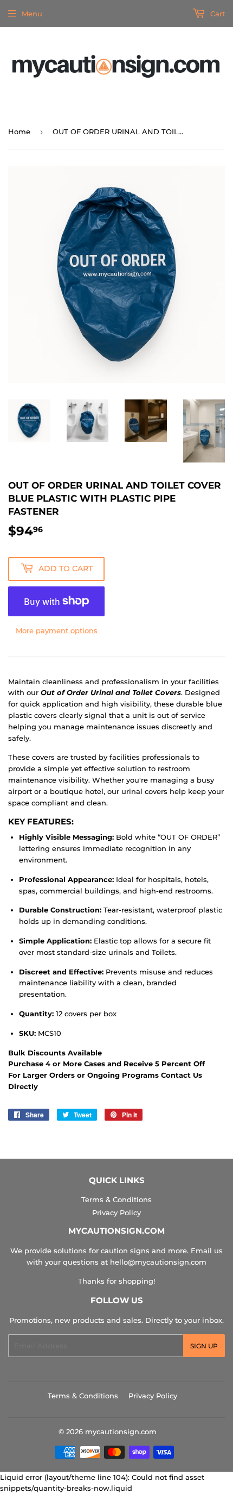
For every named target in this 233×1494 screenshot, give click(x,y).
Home (19, 131)
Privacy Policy (116, 1212)
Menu (32, 13)
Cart (216, 13)
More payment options (57, 630)
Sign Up (204, 1346)
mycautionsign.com (121, 1431)
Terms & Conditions (116, 1199)
